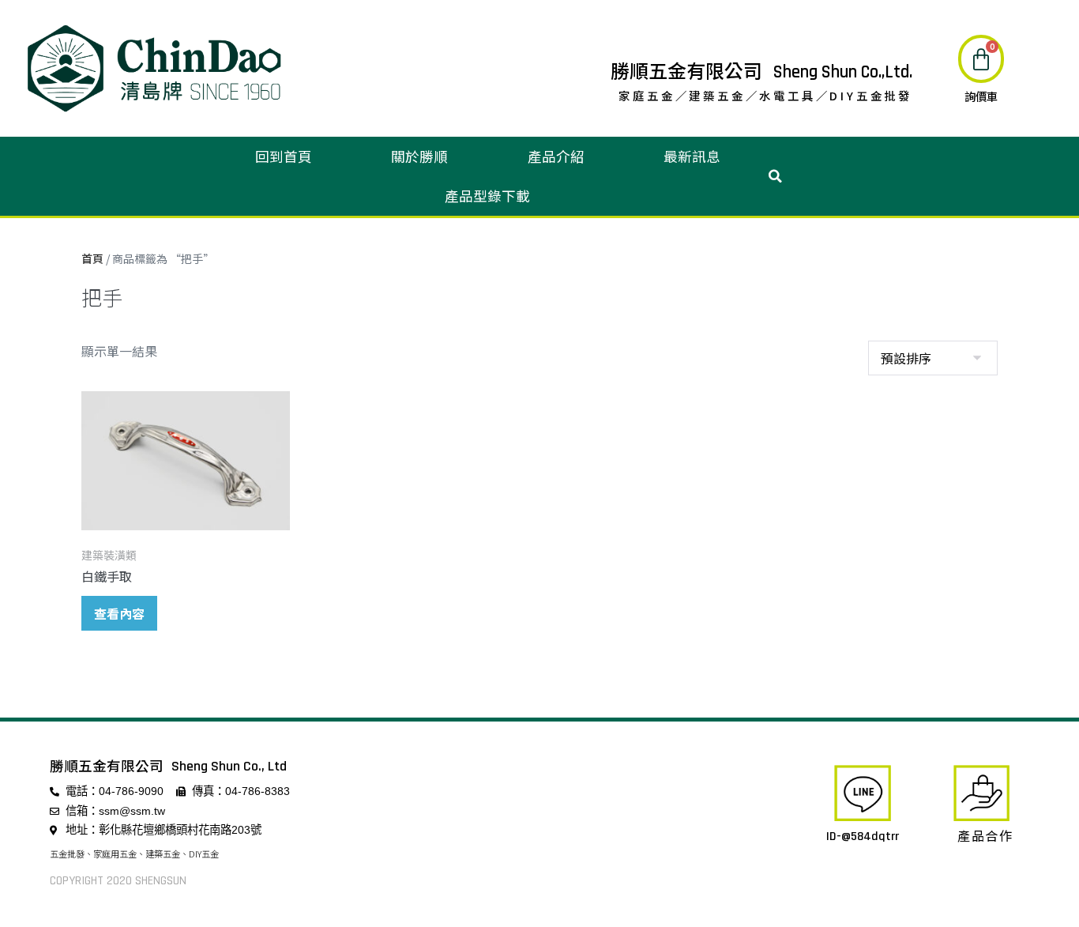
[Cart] (981, 59)
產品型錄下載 (487, 195)
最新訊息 (692, 156)
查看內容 (119, 613)
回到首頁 (283, 156)
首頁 (92, 258)
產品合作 (985, 835)
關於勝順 (419, 156)
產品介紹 (556, 156)
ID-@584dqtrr (862, 836)
